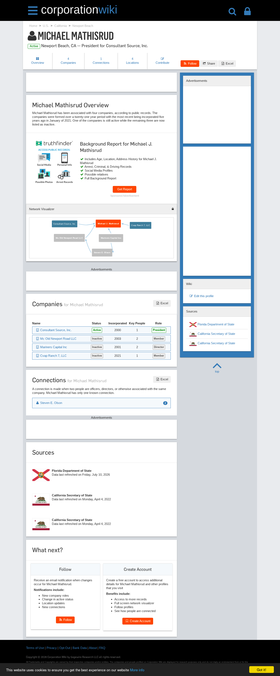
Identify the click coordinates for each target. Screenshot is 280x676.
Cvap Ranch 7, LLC (140, 225)
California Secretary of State (216, 333)
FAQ (102, 648)
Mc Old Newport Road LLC (69, 238)
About (93, 648)
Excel (229, 63)
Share (210, 63)
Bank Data (80, 648)
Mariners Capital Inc (111, 238)
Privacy (52, 648)
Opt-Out (64, 648)
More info (137, 669)
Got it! (261, 669)
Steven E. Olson (102, 252)
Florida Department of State (215, 324)
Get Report (124, 189)
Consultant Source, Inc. (64, 223)
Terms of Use (35, 648)
